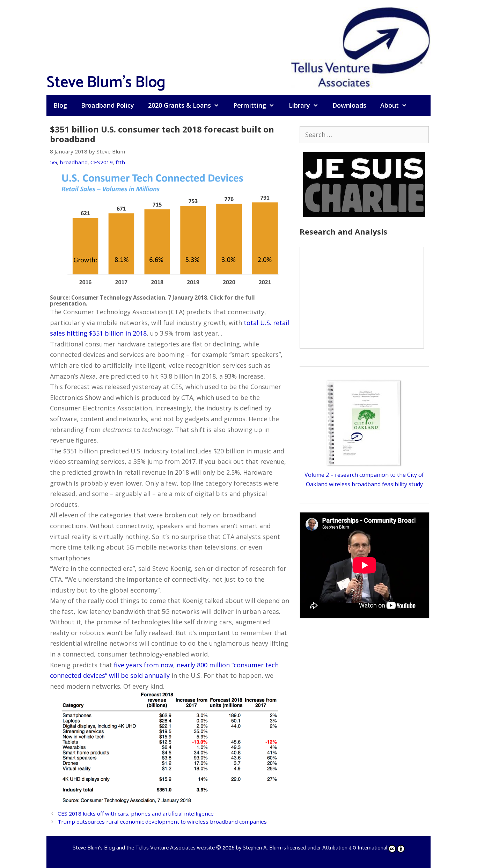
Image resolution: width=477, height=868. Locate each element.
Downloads (349, 105)
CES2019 (101, 162)
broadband (74, 162)
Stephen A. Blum (262, 848)
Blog (60, 105)
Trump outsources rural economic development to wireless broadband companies (162, 821)
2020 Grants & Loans (179, 105)
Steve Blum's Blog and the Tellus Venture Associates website (144, 848)
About (389, 105)
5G (53, 162)
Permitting (249, 105)
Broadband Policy (107, 105)
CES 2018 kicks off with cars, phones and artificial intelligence (136, 813)
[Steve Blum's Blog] (361, 46)
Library (299, 105)
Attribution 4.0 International (354, 848)
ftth (120, 162)
